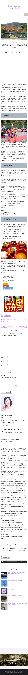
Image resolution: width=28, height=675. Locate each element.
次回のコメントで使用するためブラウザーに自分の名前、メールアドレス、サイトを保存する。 (13, 372)
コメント (3, 339)
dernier (2, 659)
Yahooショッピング (8, 288)
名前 (2, 357)
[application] (14, 562)
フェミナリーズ (14, 465)
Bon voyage (14, 6)
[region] (14, 660)
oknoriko (14, 49)
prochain (25, 659)
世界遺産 (5, 319)
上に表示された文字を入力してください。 (9, 377)
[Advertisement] (14, 69)
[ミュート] (21, 561)
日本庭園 (9, 321)
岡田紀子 (4, 321)
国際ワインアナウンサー (18, 319)
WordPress (20, 672)
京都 (8, 319)
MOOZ (11, 672)
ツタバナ (20, 549)
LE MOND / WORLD (14, 42)
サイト (2, 365)
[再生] (2, 561)
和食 (11, 319)
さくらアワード (18, 467)
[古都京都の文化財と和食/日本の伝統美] (14, 30)
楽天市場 (5, 286)
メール (3, 361)
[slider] (24, 562)
